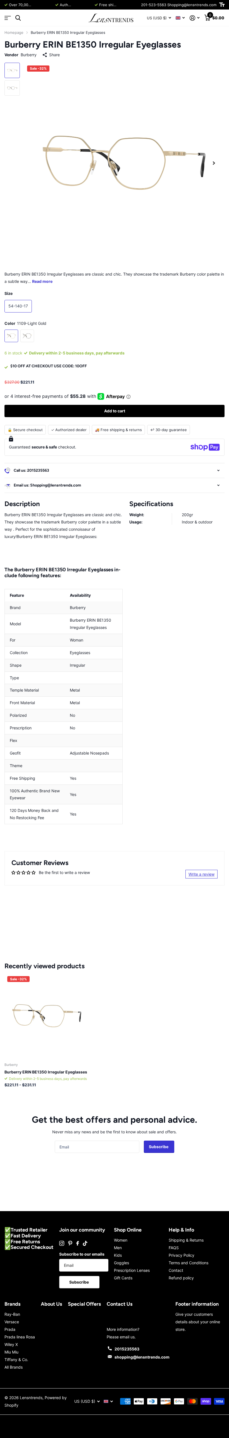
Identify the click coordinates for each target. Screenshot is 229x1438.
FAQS (174, 1247)
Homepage (13, 32)
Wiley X (11, 1344)
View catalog (7, 18)
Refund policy (181, 1277)
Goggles (121, 1262)
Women (120, 1240)
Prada (9, 1329)
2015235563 (127, 1349)
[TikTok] (85, 1243)
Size (8, 293)
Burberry (29, 54)
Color (25, 323)
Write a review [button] (201, 874)
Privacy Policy (181, 1255)
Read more (43, 5)
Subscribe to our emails (81, 1254)
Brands (12, 1304)
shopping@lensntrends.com (142, 1357)
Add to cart (114, 410)
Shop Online (128, 1230)
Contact (176, 1270)
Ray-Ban (12, 1314)
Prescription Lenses (132, 1270)
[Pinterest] (70, 1243)
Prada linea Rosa (19, 1336)
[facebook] (77, 1243)
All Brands (13, 1367)
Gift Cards (123, 1277)
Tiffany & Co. (16, 1359)
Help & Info (181, 1230)
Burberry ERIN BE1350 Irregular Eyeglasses (45, 1072)
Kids (118, 1255)
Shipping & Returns (186, 1240)
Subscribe (159, 1146)
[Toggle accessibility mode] (222, 4)
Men (118, 1247)
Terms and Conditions (188, 1262)
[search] (18, 18)
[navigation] (12, 70)
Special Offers (84, 1304)
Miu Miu (11, 1352)
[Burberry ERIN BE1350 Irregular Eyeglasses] (46, 1015)
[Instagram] (61, 1243)
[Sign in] (194, 18)
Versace (11, 1321)
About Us (51, 1304)
